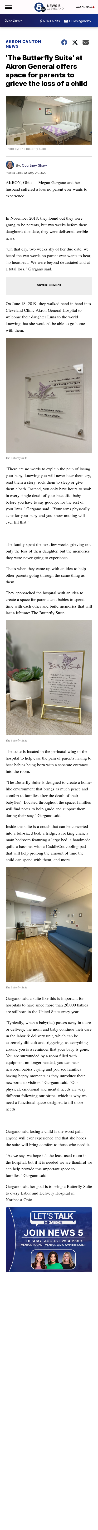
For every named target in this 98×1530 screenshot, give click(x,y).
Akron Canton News (23, 44)
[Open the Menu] (8, 7)
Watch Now (84, 7)
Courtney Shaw (34, 165)
